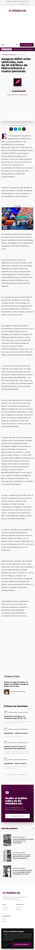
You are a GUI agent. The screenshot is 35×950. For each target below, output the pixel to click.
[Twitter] (6, 4)
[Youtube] (20, 4)
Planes (4, 919)
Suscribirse (27, 44)
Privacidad (7, 944)
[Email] (28, 4)
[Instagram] (12, 4)
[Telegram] (23, 4)
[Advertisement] (17, 28)
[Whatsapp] (25, 4)
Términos (5, 909)
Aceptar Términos (21, 944)
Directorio (18, 909)
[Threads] (15, 4)
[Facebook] (9, 4)
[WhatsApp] (19, 129)
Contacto (18, 907)
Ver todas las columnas (17, 774)
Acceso (5, 921)
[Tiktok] (17, 4)
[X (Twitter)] (11, 129)
